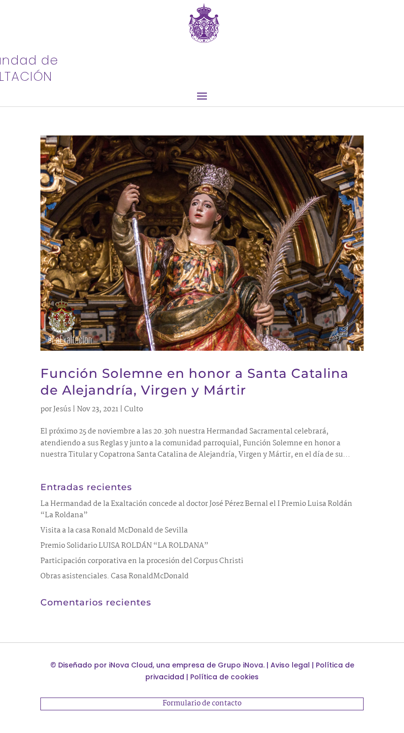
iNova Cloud (131, 665)
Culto (133, 409)
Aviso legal (290, 665)
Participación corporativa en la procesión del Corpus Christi (141, 561)
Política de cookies (224, 677)
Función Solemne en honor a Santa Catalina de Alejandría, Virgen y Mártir (194, 382)
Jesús (62, 409)
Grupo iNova (240, 665)
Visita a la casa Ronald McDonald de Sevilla (114, 530)
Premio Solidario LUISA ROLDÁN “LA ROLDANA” (124, 546)
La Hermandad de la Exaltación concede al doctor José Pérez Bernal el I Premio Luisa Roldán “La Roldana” (196, 510)
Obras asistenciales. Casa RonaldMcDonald (114, 576)
